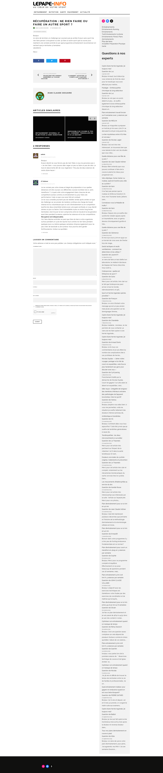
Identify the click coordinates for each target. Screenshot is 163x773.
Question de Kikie (108, 736)
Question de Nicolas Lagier (111, 140)
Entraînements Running (110, 29)
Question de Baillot (109, 714)
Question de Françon (109, 298)
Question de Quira (108, 276)
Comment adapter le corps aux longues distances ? (78, 77)
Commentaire (37, 246)
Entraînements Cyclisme (114, 34)
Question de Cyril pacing (111, 372)
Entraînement (40, 12)
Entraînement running (40, 31)
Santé (63, 12)
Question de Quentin (109, 649)
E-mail (35, 286)
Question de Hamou (109, 400)
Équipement (73, 12)
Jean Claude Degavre (41, 28)
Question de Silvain (109, 608)
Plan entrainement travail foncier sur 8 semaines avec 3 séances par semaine (114, 115)
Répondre (45, 173)
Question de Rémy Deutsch (112, 627)
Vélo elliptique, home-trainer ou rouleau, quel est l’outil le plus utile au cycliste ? (114, 181)
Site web (36, 295)
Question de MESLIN (109, 121)
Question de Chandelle (110, 320)
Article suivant (81, 73)
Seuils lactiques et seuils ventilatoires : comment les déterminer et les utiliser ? (112, 249)
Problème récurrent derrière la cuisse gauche (51, 77)
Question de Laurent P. (110, 255)
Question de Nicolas (109, 670)
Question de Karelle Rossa (111, 487)
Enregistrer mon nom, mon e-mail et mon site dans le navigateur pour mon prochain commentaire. (63, 306)
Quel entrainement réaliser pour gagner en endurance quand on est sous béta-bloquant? (113, 689)
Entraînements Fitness (110, 37)
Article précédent (49, 73)
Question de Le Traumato (111, 441)
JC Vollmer (44, 181)
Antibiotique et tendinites (111, 416)
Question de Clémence (110, 233)
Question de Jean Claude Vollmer (114, 162)
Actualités (105, 44)
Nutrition (53, 12)
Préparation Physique (117, 44)
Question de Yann (108, 186)
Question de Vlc (107, 419)
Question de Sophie (109, 556)
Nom (35, 278)
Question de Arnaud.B (109, 534)
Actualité (85, 12)
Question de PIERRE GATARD (112, 695)
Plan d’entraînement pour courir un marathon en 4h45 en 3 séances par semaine (114, 550)
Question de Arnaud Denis (111, 342)
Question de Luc (108, 71)
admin (43, 154)
